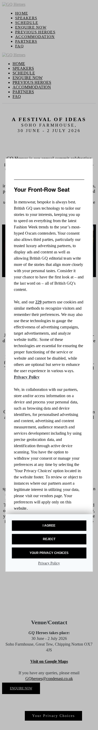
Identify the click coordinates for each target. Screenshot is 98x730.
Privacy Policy (26, 377)
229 (38, 302)
